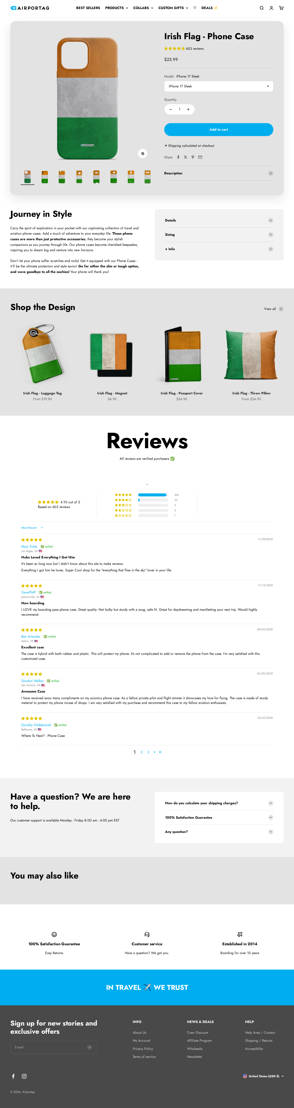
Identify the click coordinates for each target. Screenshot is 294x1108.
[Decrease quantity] (170, 109)
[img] (31, 539)
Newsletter (194, 1056)
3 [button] (148, 752)
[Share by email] (200, 157)
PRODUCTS (114, 7)
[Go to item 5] (96, 177)
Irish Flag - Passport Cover (182, 393)
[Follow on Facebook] (13, 1076)
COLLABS (141, 7)
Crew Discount (197, 1032)
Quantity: (170, 99)
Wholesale (194, 1048)
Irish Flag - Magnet (112, 393)
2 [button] (141, 752)
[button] (175, 48)
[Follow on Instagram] (24, 1076)
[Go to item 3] (62, 177)
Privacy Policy (143, 1048)
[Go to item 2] (45, 177)
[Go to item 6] (114, 177)
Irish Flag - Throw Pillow (251, 393)
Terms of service (144, 1056)
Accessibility (254, 1048)
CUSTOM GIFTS (171, 7)
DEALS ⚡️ (209, 7)
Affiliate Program (199, 1040)
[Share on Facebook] (178, 157)
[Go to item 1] (27, 177)
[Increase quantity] (188, 109)
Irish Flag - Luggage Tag (42, 393)
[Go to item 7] (131, 177)
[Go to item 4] (79, 177)
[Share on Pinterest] (193, 157)
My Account (141, 1040)
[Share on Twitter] (185, 157)
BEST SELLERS (88, 7)
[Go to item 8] (148, 177)
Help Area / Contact (260, 1032)
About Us (139, 1032)
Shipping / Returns (258, 1040)
